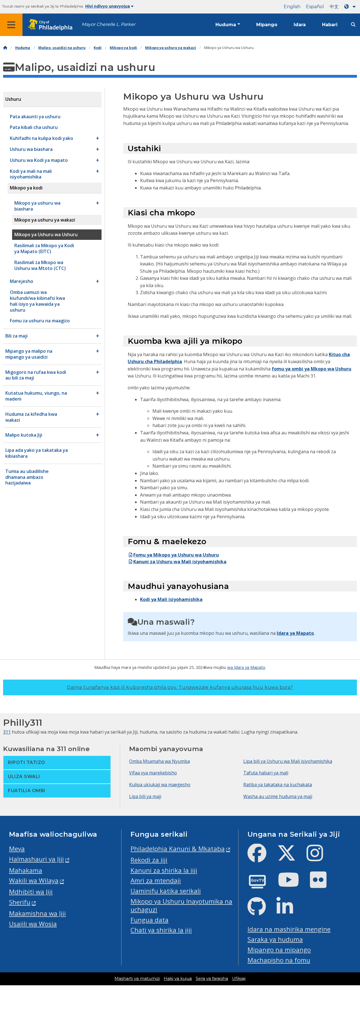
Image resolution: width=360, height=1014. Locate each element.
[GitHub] (261, 911)
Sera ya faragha (212, 978)
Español (315, 6)
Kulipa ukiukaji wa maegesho (159, 784)
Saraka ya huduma (275, 939)
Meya (17, 848)
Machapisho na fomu (279, 960)
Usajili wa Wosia (33, 923)
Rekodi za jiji (148, 860)
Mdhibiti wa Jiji (31, 891)
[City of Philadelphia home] (52, 25)
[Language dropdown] (351, 6)
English (292, 6)
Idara (300, 24)
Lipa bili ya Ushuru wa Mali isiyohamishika (287, 761)
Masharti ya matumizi (137, 978)
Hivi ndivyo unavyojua (107, 6)
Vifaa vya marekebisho (153, 773)
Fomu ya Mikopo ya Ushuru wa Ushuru (176, 555)
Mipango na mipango (279, 949)
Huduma (225, 24)
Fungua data (149, 919)
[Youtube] (293, 884)
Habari (330, 24)
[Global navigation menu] (11, 25)
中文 (334, 6)
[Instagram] (319, 857)
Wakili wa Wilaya (33, 880)
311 (7, 732)
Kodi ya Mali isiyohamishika (171, 599)
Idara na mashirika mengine (289, 929)
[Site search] (353, 25)
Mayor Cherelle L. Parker (108, 24)
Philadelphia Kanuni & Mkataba (177, 848)
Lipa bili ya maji (145, 796)
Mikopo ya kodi (123, 47)
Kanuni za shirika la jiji (163, 870)
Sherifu (19, 902)
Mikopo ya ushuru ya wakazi (170, 47)
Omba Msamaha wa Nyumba (159, 761)
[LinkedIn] (289, 911)
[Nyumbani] (5, 47)
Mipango (266, 24)
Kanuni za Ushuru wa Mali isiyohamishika (179, 562)
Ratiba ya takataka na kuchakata (277, 784)
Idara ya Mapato (295, 633)
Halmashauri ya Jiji (36, 859)
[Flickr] (323, 884)
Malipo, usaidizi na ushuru (62, 47)
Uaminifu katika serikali (165, 890)
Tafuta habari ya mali (265, 773)
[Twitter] (291, 857)
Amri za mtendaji (155, 880)
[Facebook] (261, 857)
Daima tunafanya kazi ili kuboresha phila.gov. (180, 687)
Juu (349, 960)
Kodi (98, 47)
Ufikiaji (239, 978)
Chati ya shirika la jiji (161, 930)
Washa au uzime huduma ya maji (277, 796)
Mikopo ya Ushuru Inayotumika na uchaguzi (181, 905)
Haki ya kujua (178, 978)
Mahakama (25, 870)
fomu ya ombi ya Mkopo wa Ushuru (311, 369)
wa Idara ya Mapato (246, 667)
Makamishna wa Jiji (37, 913)
